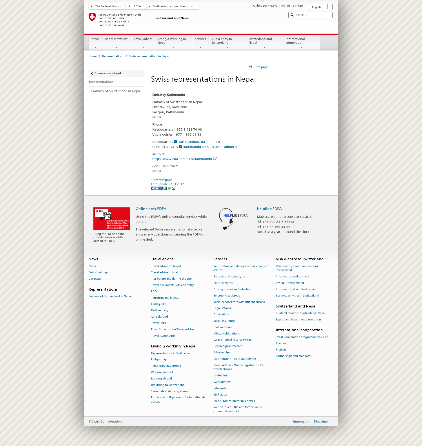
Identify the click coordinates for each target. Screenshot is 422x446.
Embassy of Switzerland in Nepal (110, 296)
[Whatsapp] (170, 188)
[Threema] (166, 188)
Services (200, 39)
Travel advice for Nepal (166, 266)
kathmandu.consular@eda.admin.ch (210, 147)
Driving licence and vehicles (231, 289)
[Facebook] (153, 188)
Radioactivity (159, 310)
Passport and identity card (230, 276)
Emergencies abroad (226, 295)
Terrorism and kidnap (165, 297)
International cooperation (295, 40)
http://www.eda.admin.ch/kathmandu (182, 159)
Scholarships (221, 352)
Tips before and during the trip (171, 279)
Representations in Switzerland (171, 353)
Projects (281, 349)
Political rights (223, 282)
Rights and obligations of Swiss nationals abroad (178, 399)
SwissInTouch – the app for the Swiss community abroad (237, 409)
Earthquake (158, 304)
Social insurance (224, 320)
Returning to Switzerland (168, 385)
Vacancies (95, 279)
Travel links (158, 323)
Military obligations (226, 333)
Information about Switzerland (296, 289)
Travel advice (143, 39)
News (95, 39)
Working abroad (162, 372)
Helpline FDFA (269, 209)
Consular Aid (159, 316)
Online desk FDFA (151, 209)
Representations (117, 39)
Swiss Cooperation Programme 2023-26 (302, 337)
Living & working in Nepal (172, 40)
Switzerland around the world (173, 6)
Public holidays (98, 272)
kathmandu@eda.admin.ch (199, 142)
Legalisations (222, 308)
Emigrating (158, 359)
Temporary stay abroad (166, 366)
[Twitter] (157, 188)
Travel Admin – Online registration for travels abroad (238, 367)
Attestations (221, 314)
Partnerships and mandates (293, 356)
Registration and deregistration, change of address (241, 268)
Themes (281, 343)
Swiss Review (222, 381)
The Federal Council (108, 6)
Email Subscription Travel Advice (172, 329)
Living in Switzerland (290, 282)
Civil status (220, 394)
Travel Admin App (163, 335)
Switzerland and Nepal (260, 40)
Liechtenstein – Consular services (234, 358)
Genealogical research (227, 346)
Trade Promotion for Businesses (234, 401)
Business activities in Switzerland (297, 295)
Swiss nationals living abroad (170, 391)
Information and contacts (292, 276)
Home (92, 56)
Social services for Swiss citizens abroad (239, 302)
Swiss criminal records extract (232, 340)
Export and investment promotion (298, 319)
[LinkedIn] (161, 188)
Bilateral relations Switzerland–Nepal (301, 313)
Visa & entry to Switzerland (221, 40)
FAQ (154, 291)
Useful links (221, 375)
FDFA (137, 6)
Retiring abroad (161, 378)
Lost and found (223, 327)
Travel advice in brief (164, 272)
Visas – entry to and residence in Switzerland (297, 268)
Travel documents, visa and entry (172, 285)
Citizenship (220, 388)
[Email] (173, 188)
